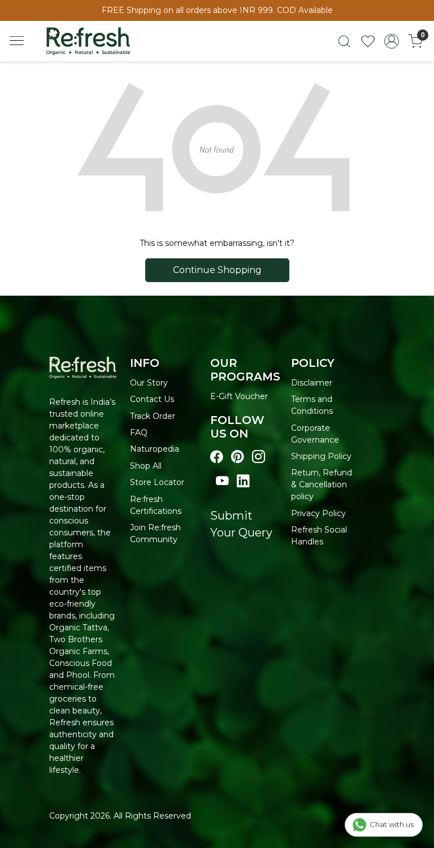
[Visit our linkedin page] (243, 481)
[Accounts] (391, 41)
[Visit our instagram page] (258, 457)
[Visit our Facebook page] (216, 457)
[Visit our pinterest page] (237, 457)
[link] (344, 41)
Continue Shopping (217, 270)
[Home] (98, 45)
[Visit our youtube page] (222, 481)
